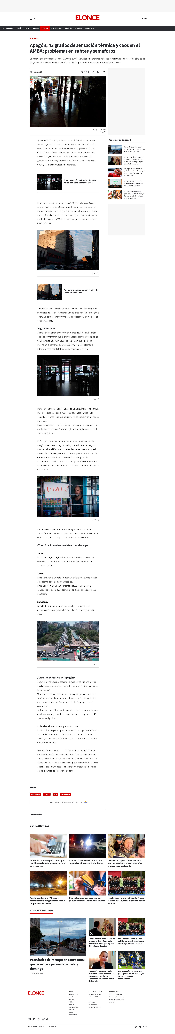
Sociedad (34, 38)
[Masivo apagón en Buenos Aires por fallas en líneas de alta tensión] (49, 182)
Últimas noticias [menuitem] (7, 28)
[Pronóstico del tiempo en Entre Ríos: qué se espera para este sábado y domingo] (115, 149)
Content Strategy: (135, 1026)
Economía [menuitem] (78, 28)
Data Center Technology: (140, 1026)
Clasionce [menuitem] (92, 1002)
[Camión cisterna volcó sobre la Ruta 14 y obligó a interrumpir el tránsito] (87, 846)
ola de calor (65, 794)
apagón (47, 794)
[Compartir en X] (94, 72)
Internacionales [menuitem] (56, 28)
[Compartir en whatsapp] (81, 72)
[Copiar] (89, 72)
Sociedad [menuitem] (45, 28)
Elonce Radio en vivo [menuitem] (95, 1007)
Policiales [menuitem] (27, 28)
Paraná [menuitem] (18, 28)
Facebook (29, 1019)
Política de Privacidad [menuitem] (115, 994)
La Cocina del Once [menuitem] (94, 997)
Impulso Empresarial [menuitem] (95, 994)
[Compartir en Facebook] (85, 72)
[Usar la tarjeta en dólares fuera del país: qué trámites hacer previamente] (87, 883)
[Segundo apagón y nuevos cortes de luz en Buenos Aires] (49, 292)
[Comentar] (103, 72)
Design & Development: (144, 1026)
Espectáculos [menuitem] (89, 28)
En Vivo (144, 19)
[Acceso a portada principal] (88, 17)
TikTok (43, 1019)
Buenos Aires (35, 794)
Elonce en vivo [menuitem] (93, 1005)
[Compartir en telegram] (98, 72)
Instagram (39, 1019)
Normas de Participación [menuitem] (116, 999)
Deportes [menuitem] (68, 28)
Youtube (47, 1019)
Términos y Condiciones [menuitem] (116, 997)
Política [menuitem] (36, 28)
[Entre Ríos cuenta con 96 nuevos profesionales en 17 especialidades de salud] (115, 183)
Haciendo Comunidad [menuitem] (95, 992)
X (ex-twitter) (34, 1019)
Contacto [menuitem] (112, 1002)
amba (55, 794)
